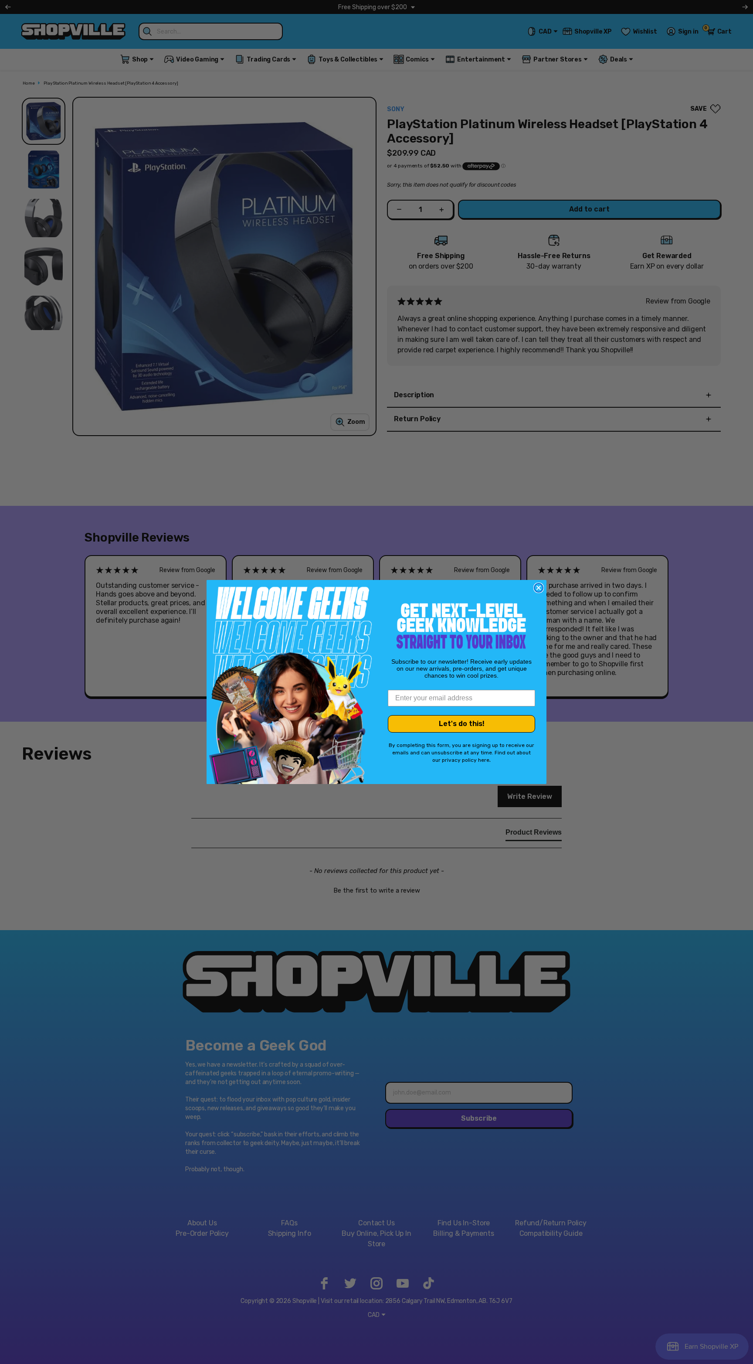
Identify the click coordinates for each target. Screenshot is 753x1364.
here (483, 760)
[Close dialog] (538, 587)
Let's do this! (462, 724)
